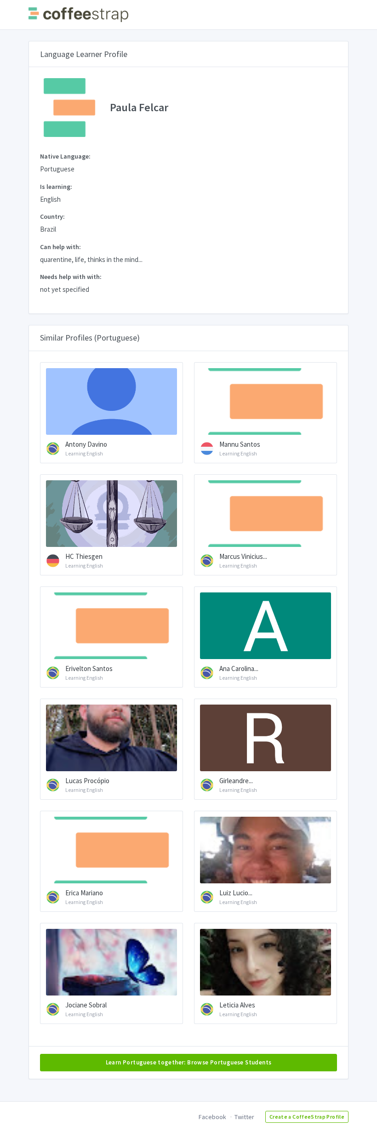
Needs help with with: (71, 277)
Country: (52, 216)
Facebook (212, 1117)
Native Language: (65, 156)
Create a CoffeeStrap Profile (306, 1116)
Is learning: (56, 186)
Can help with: (60, 247)
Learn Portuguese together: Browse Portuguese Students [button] (189, 1062)
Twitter (244, 1117)
